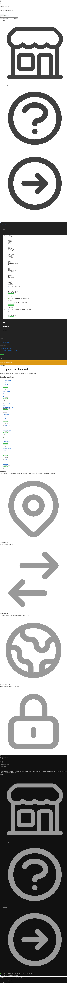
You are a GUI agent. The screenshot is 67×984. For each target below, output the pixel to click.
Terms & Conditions (16, 977)
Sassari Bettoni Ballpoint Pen (14, 291)
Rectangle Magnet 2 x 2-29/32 (9, 407)
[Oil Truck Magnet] (35, 448)
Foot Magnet (5, 464)
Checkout (5, 150)
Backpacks (10, 300)
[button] (1, 218)
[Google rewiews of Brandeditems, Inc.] (10, 975)
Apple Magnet (6, 396)
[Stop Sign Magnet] (35, 380)
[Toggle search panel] (0, 16)
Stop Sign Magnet (6, 384)
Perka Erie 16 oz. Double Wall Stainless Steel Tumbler (19, 314)
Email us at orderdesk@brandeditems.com (8, 350)
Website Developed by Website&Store (6, 982)
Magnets (4, 382)
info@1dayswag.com (4, 764)
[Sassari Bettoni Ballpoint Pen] (37, 286)
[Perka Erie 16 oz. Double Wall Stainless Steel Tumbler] (37, 309)
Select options (11, 293)
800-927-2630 (3, 766)
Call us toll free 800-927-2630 (6, 6)
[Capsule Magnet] (35, 437)
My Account (5, 341)
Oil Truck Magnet (6, 452)
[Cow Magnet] (35, 414)
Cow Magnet (5, 418)
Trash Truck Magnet (7, 430)
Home (1, 365)
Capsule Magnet (6, 441)
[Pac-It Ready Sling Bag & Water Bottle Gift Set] (37, 298)
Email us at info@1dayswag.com (6, 10)
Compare (11, 296)
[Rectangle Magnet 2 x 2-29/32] (35, 403)
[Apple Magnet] (35, 391)
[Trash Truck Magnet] (35, 425)
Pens (9, 289)
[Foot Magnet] (35, 459)
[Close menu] (0, 1)
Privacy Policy (24, 977)
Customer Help (6, 85)
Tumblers (10, 311)
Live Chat (2, 354)
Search (15, 18)
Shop (4, 20)
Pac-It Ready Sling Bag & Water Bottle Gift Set (18, 302)
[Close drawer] (0, 3)
